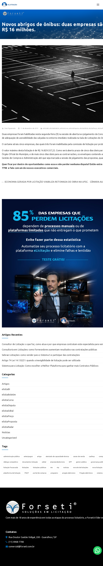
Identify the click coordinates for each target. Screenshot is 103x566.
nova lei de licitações (80, 467)
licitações (25, 467)
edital (44, 462)
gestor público (81, 462)
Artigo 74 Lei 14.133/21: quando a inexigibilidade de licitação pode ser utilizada (41, 360)
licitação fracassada (11, 467)
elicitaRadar (8, 427)
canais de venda (79, 456)
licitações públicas (39, 467)
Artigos (5, 384)
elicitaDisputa (74, 128)
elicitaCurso (64, 128)
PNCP (27, 473)
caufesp (92, 456)
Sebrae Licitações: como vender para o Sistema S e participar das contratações (41, 355)
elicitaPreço (93, 128)
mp (58, 467)
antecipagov (28, 456)
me (51, 467)
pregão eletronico (68, 473)
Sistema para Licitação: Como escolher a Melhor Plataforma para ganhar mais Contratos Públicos (50, 365)
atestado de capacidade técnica (57, 456)
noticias (66, 467)
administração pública (12, 456)
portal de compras (39, 473)
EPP (70, 462)
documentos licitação (30, 462)
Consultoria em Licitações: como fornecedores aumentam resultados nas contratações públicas (49, 349)
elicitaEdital (84, 128)
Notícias (6, 432)
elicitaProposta (9, 421)
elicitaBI (46, 128)
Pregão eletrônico (86, 473)
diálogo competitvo (11, 462)
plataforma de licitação (12, 473)
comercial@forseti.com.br (22, 546)
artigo (39, 456)
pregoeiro (54, 473)
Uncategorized (9, 437)
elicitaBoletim (54, 128)
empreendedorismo (57, 462)
